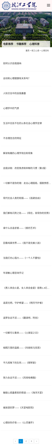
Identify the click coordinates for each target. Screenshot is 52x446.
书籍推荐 (21, 44)
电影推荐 (8, 44)
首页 (27, 50)
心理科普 (34, 44)
